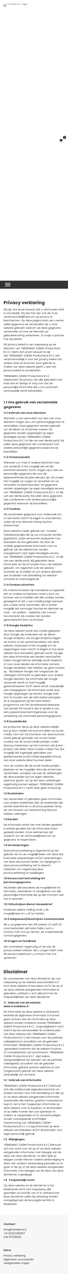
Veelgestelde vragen (17, 1263)
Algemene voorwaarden (19, 1259)
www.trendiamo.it (48, 982)
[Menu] (8, 285)
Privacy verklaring (15, 1255)
